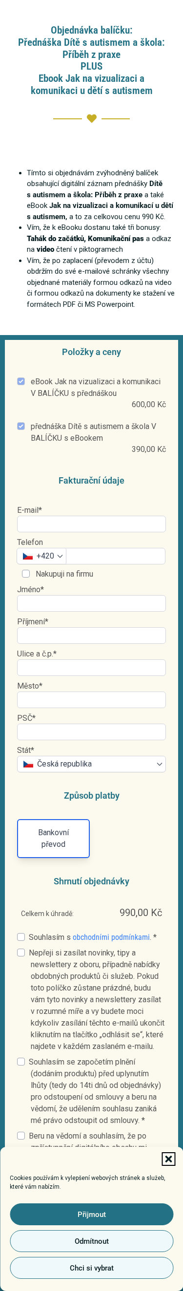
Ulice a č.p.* (37, 653)
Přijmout (92, 1214)
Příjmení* (32, 621)
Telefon (30, 542)
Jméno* (30, 589)
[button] (168, 1159)
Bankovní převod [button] (53, 838)
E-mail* (29, 510)
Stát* (25, 750)
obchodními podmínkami (111, 937)
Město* (29, 686)
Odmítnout (92, 1241)
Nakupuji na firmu (63, 574)
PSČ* (26, 718)
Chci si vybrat (92, 1268)
